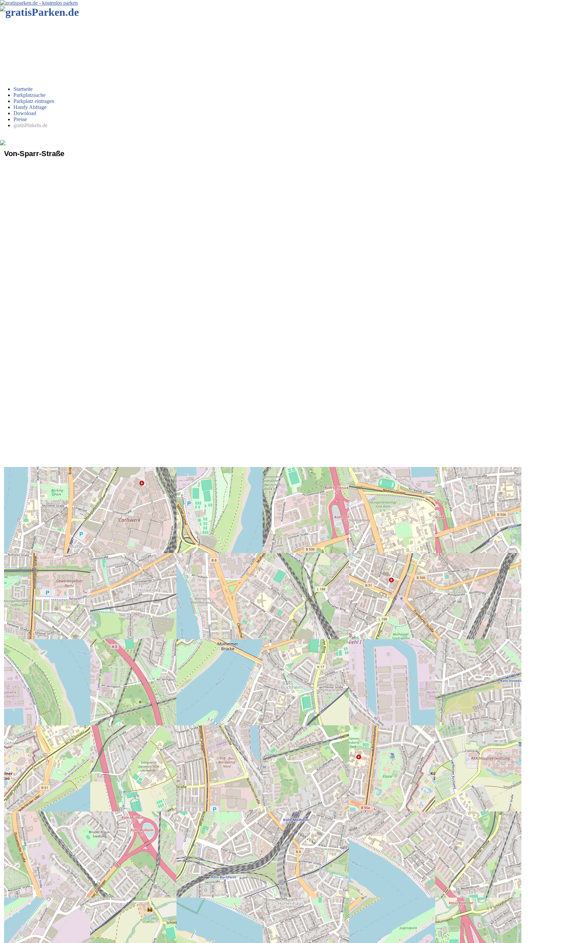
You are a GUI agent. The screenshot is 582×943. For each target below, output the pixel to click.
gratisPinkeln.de (30, 125)
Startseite (23, 89)
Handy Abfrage (29, 107)
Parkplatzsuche (29, 95)
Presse (20, 119)
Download (24, 113)
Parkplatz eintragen (33, 101)
